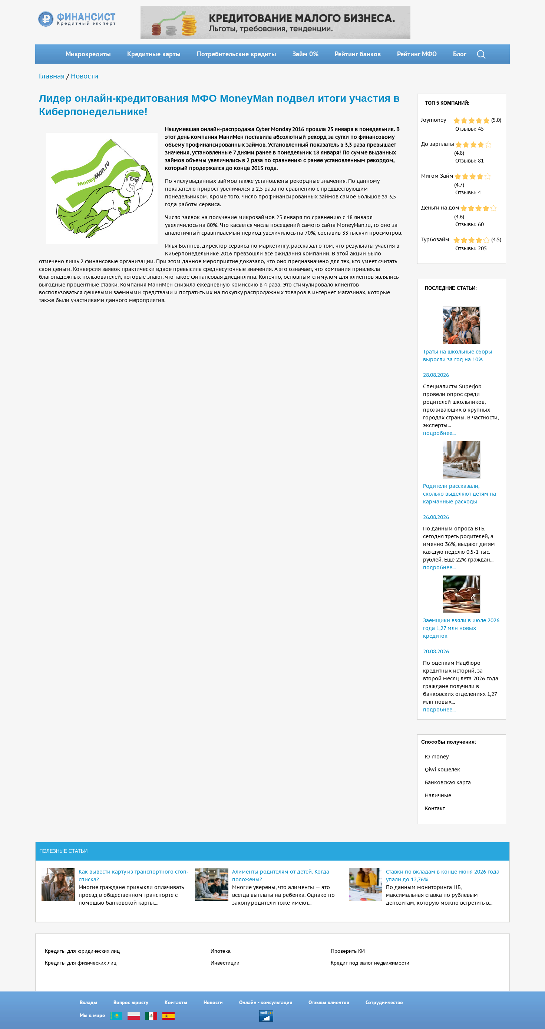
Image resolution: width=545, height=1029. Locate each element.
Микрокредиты (88, 54)
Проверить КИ (348, 951)
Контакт (435, 808)
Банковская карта (448, 782)
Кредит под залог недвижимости (370, 963)
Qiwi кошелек (442, 769)
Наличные (438, 795)
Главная (52, 76)
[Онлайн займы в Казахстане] (116, 1015)
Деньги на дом (440, 207)
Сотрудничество (384, 1002)
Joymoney (433, 120)
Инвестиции (225, 963)
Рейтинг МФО (417, 54)
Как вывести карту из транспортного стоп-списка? (134, 875)
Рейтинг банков (358, 54)
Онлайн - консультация (265, 1002)
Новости (84, 76)
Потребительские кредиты (236, 54)
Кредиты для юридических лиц (82, 951)
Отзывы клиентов (328, 1002)
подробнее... (439, 433)
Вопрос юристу (130, 1002)
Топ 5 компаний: (447, 103)
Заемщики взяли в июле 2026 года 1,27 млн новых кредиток (461, 628)
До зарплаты (437, 144)
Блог (459, 54)
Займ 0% (305, 54)
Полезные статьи (63, 851)
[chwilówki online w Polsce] (134, 1015)
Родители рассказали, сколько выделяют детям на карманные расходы (459, 494)
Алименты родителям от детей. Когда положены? (280, 875)
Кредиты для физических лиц (80, 963)
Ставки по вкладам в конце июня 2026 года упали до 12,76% (442, 875)
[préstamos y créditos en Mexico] (151, 1015)
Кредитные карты (154, 54)
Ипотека (221, 951)
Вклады (88, 1002)
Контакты (176, 1002)
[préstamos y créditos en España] (168, 1015)
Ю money (437, 756)
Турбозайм (435, 239)
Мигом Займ (437, 175)
